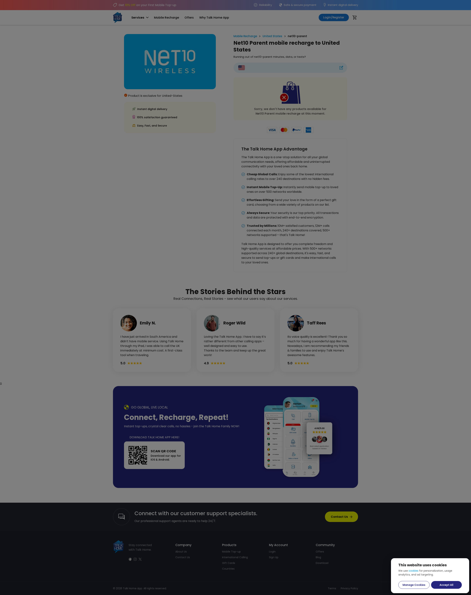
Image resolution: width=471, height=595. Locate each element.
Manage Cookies (414, 585)
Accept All (446, 585)
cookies (413, 571)
